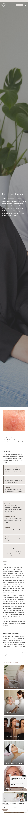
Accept (5, 809)
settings (15, 807)
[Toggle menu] (25, 5)
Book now (19, 5)
